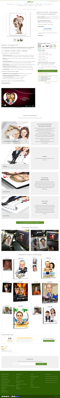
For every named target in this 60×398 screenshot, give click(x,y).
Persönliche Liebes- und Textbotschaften (8, 385)
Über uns (17, 376)
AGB (17, 379)
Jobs (31, 382)
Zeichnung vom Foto (4, 384)
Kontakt (32, 385)
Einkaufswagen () (53, 1)
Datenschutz (18, 382)
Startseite (24, 9)
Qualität (17, 385)
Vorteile (32, 384)
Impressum (18, 377)
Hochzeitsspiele (21, 5)
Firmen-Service (33, 377)
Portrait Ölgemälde (39, 4)
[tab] (15, 40)
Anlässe (35, 5)
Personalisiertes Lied (48, 4)
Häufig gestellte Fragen (34, 376)
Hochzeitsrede (3, 390)
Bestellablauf (18, 388)
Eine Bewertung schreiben (48, 340)
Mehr (26, 5)
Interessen (30, 5)
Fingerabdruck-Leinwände (28, 4)
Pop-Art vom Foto (19, 4)
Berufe (40, 5)
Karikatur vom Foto (11, 4)
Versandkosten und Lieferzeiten (21, 384)
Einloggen (47, 1)
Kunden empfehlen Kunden (35, 387)
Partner (32, 379)
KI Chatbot (3, 388)
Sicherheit (17, 387)
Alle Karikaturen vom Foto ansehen (30, 222)
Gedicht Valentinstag (4, 391)
